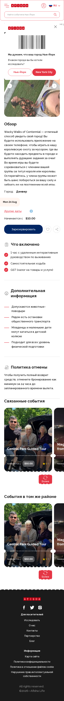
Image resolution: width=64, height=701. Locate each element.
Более (45, 481)
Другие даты (13, 211)
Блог (32, 641)
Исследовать (32, 620)
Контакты (32, 630)
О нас (32, 625)
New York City (44, 72)
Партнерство (32, 635)
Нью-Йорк (20, 72)
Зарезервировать (23, 229)
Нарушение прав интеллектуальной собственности (32, 674)
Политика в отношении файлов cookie (32, 666)
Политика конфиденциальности (32, 661)
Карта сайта (32, 656)
